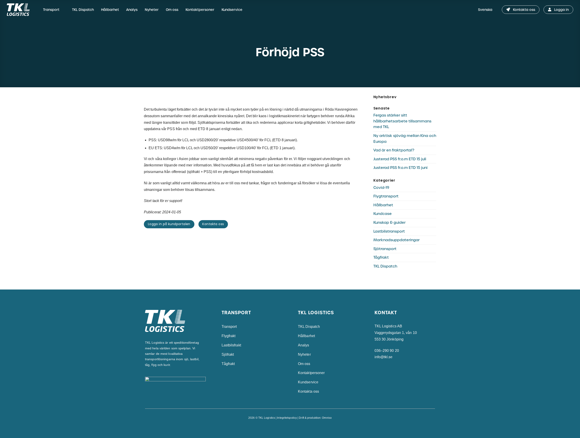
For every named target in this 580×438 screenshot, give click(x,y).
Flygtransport (386, 196)
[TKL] (21, 9)
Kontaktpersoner (200, 9)
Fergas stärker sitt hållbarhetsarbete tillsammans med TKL (402, 121)
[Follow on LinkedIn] (294, 428)
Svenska (485, 9)
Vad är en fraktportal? (393, 150)
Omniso (327, 417)
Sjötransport (384, 248)
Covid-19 (381, 187)
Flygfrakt (229, 336)
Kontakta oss (308, 391)
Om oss (172, 9)
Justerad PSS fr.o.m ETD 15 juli (399, 159)
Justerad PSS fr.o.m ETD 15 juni (400, 167)
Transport (51, 9)
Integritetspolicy (287, 417)
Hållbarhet (110, 9)
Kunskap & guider (389, 222)
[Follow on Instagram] (290, 428)
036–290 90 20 (387, 351)
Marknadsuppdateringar (396, 240)
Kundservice (232, 9)
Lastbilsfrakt (231, 345)
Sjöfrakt (228, 354)
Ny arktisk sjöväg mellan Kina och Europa (404, 138)
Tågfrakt (381, 257)
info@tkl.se (384, 357)
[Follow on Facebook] (285, 428)
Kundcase (382, 213)
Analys (132, 9)
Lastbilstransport (389, 231)
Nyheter (152, 9)
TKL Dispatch (83, 9)
